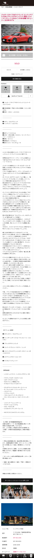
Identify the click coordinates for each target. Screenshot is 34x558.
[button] (3, 34)
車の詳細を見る (17, 79)
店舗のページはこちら (19, 552)
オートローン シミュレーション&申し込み (17, 480)
